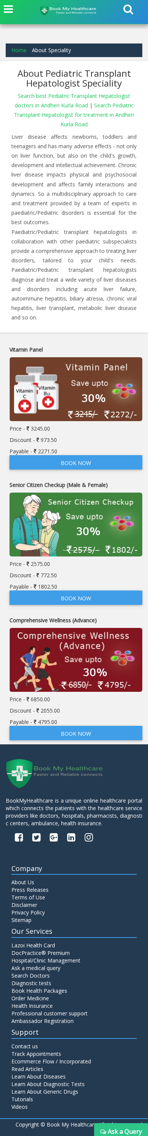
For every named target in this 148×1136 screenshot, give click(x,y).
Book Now (76, 462)
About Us (22, 882)
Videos (19, 1106)
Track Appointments (36, 1053)
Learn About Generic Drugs (44, 1091)
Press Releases (30, 889)
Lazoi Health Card (33, 945)
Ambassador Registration (42, 1020)
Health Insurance (32, 1005)
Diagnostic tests (31, 983)
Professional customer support (49, 1013)
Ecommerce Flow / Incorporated (51, 1061)
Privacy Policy (28, 912)
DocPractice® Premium (40, 952)
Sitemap (21, 920)
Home (19, 50)
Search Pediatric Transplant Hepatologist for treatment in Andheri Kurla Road (74, 115)
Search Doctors (30, 975)
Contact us (24, 1046)
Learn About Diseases (38, 1076)
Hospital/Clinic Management (45, 960)
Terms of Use (28, 897)
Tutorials (22, 1099)
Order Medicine (30, 998)
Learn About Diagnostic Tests (48, 1084)
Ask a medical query (35, 968)
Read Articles (27, 1068)
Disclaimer (24, 904)
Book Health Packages (39, 990)
